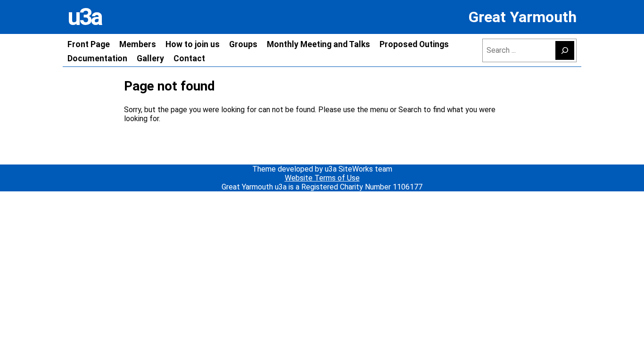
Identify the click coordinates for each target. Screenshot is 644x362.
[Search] (564, 50)
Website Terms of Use (322, 177)
